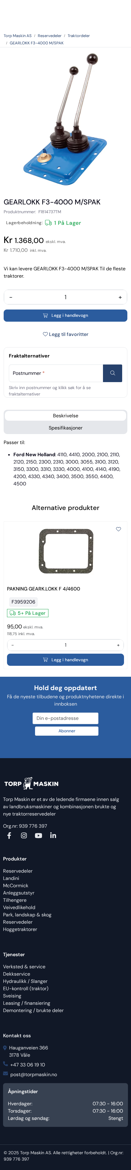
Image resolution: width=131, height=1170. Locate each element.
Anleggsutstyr (18, 893)
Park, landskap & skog (27, 915)
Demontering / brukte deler (33, 1010)
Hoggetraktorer (20, 929)
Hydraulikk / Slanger (25, 981)
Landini (11, 878)
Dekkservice (16, 974)
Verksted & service (24, 966)
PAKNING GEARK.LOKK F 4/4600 (43, 589)
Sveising (12, 996)
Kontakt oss (17, 1035)
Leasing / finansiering (26, 1003)
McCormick (15, 885)
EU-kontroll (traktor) (25, 988)
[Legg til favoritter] (118, 529)
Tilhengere (15, 900)
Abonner (66, 731)
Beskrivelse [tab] (65, 415)
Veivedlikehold (19, 907)
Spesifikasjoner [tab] (66, 428)
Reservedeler (18, 871)
